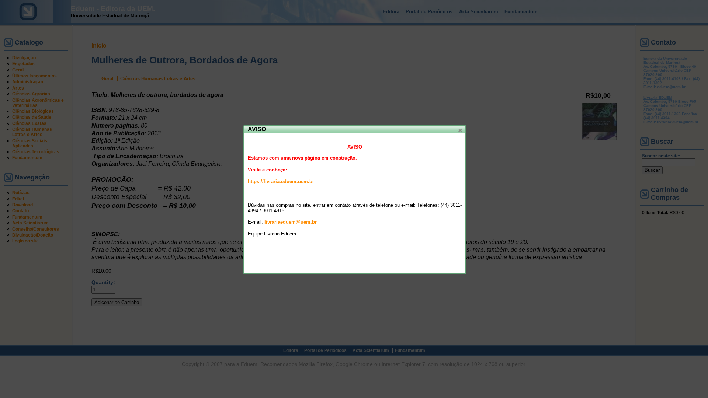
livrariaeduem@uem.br (290, 222)
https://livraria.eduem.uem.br (281, 181)
